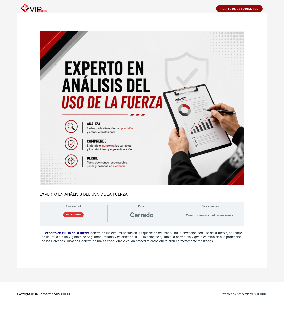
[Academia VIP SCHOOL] (32, 8)
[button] (239, 8)
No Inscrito (73, 214)
